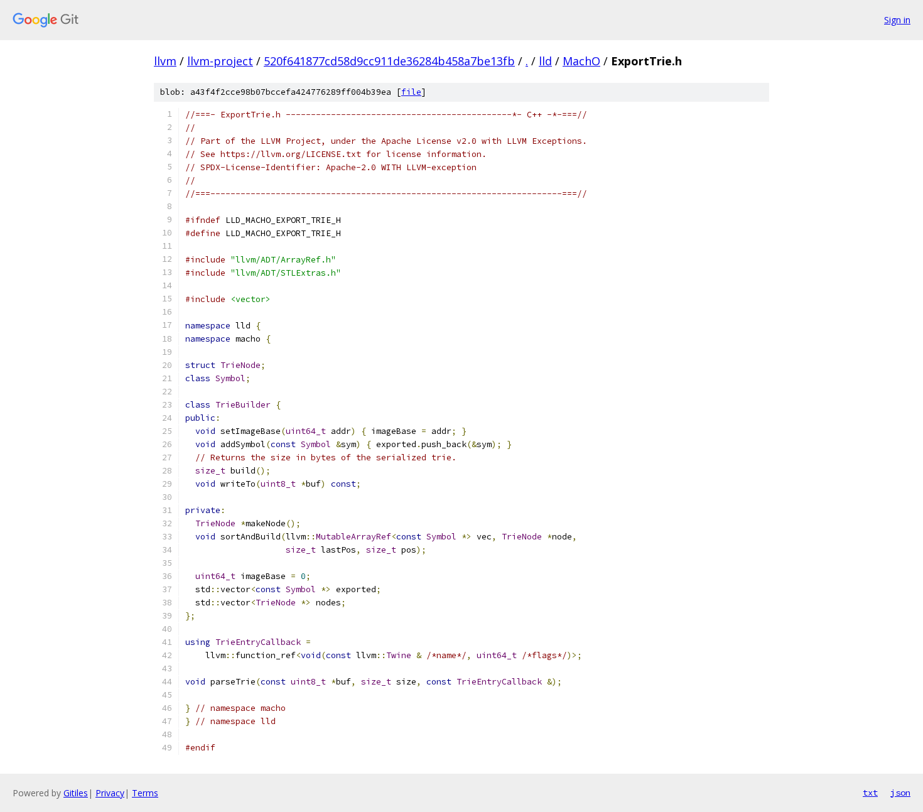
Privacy (109, 793)
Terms (145, 793)
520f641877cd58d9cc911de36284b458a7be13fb (389, 60)
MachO (581, 60)
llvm (165, 60)
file (411, 92)
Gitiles (75, 793)
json (900, 792)
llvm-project (220, 60)
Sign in (897, 20)
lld (545, 60)
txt (870, 792)
